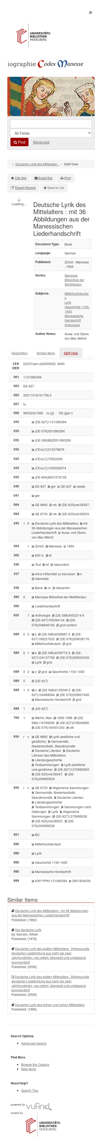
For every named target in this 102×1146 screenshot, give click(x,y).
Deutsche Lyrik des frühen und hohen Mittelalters (49, 1004)
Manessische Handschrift (74, 317)
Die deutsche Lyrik (28, 929)
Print (67, 178)
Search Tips (29, 1090)
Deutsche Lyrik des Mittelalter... (37, 164)
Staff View (71, 353)
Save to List (55, 187)
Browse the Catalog (35, 1064)
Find (21, 142)
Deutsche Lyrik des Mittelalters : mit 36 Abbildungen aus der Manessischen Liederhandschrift (50, 912)
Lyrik (68, 302)
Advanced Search (34, 1043)
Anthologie (72, 325)
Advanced (41, 142)
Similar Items (46, 353)
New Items (28, 1069)
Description (20, 353)
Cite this (20, 178)
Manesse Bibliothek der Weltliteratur (74, 279)
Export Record (25, 187)
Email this (45, 178)
